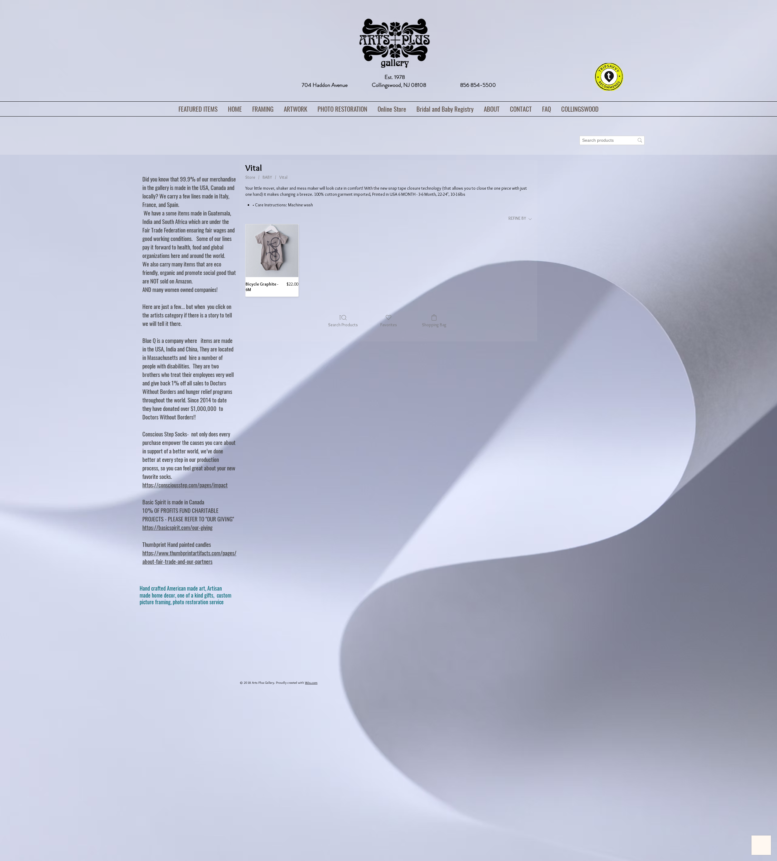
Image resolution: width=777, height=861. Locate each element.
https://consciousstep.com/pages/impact (185, 484)
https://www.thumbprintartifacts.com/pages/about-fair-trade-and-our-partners (189, 556)
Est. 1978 (395, 77)
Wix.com (311, 682)
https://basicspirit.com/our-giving (177, 527)
